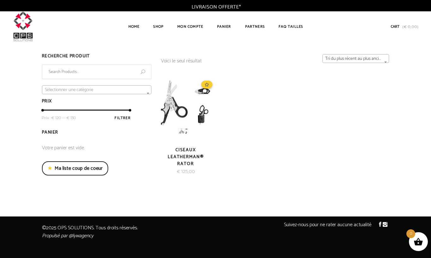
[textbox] (96, 90)
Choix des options (164, 172)
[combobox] (355, 58)
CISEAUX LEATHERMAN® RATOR (186, 157)
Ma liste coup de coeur (75, 168)
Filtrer (122, 118)
